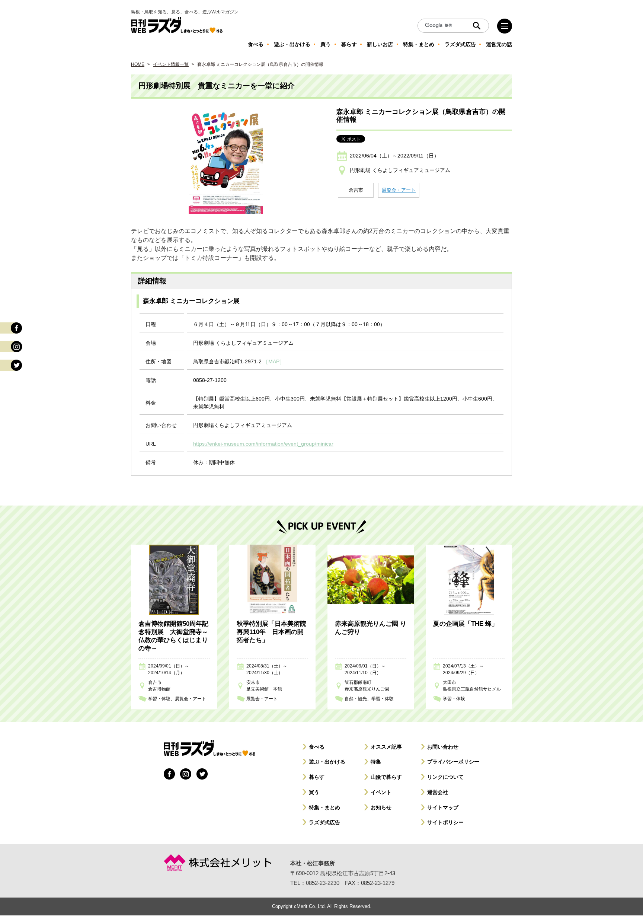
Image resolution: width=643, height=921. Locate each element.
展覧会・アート (399, 190)
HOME (137, 64)
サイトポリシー (445, 822)
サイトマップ (442, 807)
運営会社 (437, 792)
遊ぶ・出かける (327, 762)
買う (314, 792)
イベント (381, 792)
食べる (316, 747)
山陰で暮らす (386, 777)
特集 (376, 762)
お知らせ (381, 807)
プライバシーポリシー (453, 762)
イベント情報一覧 (171, 64)
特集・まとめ (324, 807)
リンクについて (445, 777)
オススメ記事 (386, 747)
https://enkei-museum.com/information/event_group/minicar (263, 444)
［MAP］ (274, 361)
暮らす (316, 777)
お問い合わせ (442, 747)
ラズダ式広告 (324, 822)
